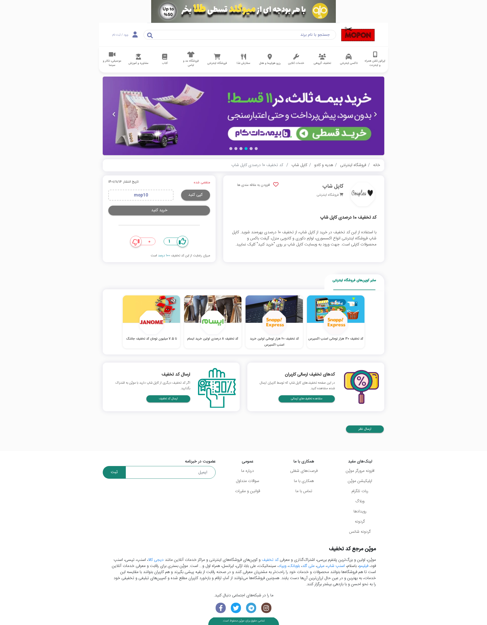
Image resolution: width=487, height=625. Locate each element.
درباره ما (247, 471)
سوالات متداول (247, 481)
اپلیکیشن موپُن (360, 481)
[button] (256, 148)
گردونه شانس (360, 531)
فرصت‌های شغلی (304, 471)
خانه (376, 165)
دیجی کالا (156, 560)
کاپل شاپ (299, 165)
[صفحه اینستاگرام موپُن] (266, 608)
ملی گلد (308, 566)
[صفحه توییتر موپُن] (236, 608)
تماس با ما (303, 491)
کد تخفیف (270, 560)
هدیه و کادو (323, 165)
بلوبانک (294, 566)
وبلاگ (359, 501)
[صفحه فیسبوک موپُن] (220, 608)
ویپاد (282, 566)
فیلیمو (363, 566)
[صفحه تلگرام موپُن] (251, 608)
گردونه (360, 521)
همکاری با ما (304, 481)
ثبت (114, 472)
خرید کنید (159, 210)
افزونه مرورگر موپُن (360, 471)
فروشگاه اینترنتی (353, 165)
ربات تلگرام (360, 491)
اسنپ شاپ (336, 566)
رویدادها (360, 511)
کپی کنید (195, 194)
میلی (320, 566)
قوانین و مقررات (247, 491)
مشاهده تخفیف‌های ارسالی (306, 398)
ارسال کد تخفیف (168, 398)
